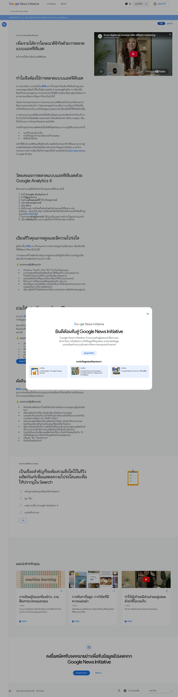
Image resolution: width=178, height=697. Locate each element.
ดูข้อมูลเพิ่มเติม (89, 353)
